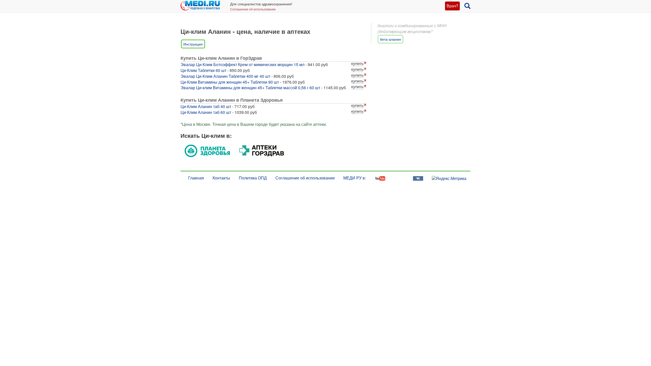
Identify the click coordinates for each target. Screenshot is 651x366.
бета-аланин (390, 39)
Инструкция (193, 44)
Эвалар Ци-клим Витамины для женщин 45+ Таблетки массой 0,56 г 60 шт (250, 87)
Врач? (452, 6)
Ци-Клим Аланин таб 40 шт (206, 106)
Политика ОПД (253, 178)
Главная (196, 178)
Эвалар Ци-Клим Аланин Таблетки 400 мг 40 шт (225, 76)
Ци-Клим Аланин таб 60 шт (206, 112)
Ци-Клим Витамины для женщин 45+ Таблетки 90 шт (230, 82)
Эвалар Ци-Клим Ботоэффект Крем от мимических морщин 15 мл (242, 64)
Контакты (221, 178)
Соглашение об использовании (253, 9)
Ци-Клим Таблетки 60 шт (203, 70)
